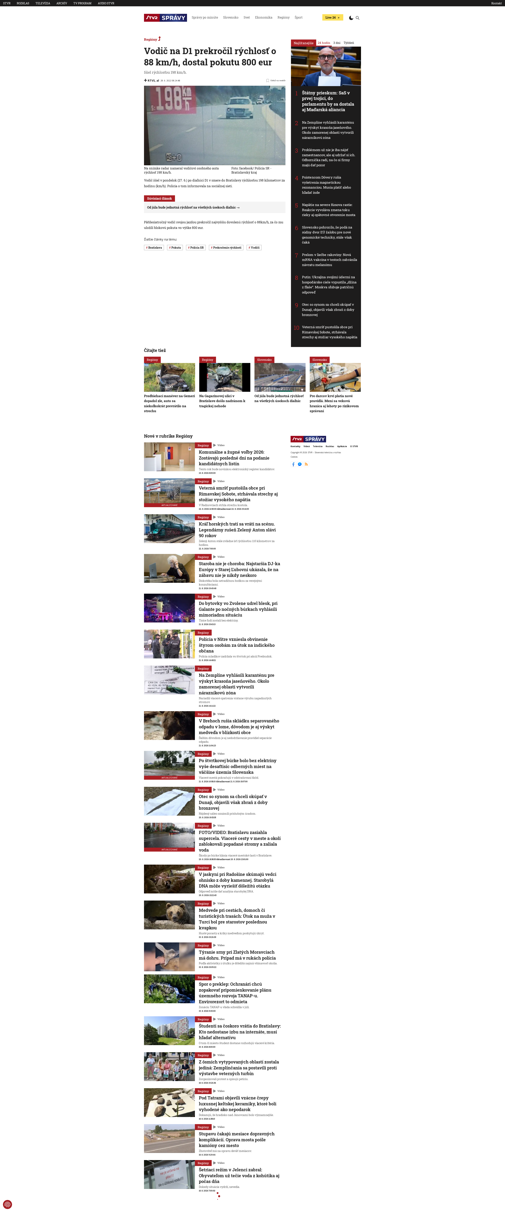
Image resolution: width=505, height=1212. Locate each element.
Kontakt (496, 3)
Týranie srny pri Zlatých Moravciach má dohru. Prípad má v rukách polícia (237, 955)
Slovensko (230, 17)
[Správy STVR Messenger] (300, 466)
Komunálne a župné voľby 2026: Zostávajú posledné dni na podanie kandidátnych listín (234, 457)
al (157, 80)
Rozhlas (23, 3)
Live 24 (330, 17)
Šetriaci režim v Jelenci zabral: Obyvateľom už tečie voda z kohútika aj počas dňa (239, 1175)
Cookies (294, 456)
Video (220, 445)
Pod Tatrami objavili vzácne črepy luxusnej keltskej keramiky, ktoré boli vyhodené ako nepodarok (237, 1103)
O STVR (354, 446)
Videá (307, 446)
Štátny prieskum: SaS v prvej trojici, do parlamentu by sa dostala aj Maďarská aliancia (328, 101)
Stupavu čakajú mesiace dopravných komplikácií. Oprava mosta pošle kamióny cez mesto (237, 1139)
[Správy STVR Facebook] (294, 466)
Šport (299, 17)
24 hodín (324, 43)
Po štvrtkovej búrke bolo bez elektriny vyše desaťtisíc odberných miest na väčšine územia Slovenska (238, 766)
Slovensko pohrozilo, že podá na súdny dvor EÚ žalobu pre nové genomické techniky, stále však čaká (327, 235)
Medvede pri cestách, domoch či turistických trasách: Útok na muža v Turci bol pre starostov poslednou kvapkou (237, 919)
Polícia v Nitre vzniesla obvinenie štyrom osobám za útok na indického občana (237, 645)
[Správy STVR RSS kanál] (306, 466)
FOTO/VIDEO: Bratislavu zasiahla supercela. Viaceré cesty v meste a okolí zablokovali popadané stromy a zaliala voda (240, 841)
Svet (247, 17)
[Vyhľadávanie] (357, 18)
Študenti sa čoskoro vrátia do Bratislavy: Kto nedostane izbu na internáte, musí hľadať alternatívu (240, 1031)
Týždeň (349, 43)
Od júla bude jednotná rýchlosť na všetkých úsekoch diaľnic (191, 207)
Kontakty (295, 446)
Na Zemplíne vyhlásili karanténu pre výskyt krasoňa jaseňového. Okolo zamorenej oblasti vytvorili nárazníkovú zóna (328, 130)
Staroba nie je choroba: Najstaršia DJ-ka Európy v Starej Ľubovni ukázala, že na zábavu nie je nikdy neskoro (239, 569)
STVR (6, 3)
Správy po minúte (205, 17)
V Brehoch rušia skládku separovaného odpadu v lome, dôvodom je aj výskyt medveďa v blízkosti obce (239, 726)
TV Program (82, 3)
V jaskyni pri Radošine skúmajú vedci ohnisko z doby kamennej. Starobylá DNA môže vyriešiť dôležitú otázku (237, 880)
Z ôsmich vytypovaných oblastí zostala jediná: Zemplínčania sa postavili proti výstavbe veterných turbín (239, 1067)
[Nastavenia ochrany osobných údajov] (7, 1204)
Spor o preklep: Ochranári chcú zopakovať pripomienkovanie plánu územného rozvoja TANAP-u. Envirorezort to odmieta (235, 992)
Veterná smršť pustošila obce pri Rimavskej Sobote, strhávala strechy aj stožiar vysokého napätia (329, 332)
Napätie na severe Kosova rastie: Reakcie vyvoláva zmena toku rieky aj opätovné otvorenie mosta (328, 209)
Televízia (43, 3)
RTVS (151, 80)
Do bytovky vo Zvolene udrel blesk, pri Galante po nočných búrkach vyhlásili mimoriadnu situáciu (238, 609)
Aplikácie (342, 446)
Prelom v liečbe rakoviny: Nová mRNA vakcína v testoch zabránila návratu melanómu (329, 259)
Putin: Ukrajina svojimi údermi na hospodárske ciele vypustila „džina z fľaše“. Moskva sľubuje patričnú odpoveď (329, 284)
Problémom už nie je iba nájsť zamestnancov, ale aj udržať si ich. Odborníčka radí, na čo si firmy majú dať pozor (328, 157)
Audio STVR (106, 3)
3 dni (336, 43)
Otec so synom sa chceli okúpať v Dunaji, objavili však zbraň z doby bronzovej (328, 309)
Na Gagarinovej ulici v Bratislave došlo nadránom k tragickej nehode (222, 400)
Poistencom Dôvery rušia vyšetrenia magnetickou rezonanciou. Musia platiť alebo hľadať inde (326, 185)
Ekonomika (263, 17)
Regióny (284, 17)
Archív (61, 3)
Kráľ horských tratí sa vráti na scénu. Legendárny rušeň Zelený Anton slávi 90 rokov (237, 529)
